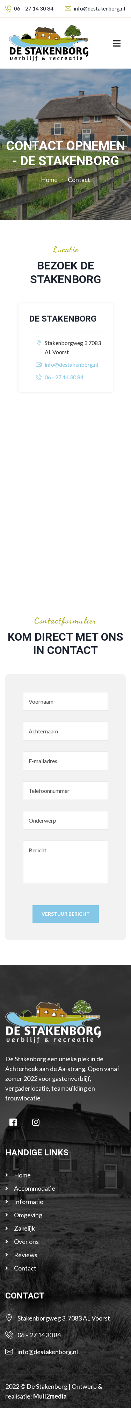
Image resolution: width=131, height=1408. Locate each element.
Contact (25, 1268)
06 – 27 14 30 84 (33, 8)
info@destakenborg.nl (99, 8)
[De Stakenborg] (48, 42)
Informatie (28, 1201)
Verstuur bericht (66, 914)
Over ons (26, 1241)
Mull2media (50, 1396)
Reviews (25, 1255)
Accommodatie (34, 1188)
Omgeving (28, 1215)
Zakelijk (24, 1228)
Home (50, 179)
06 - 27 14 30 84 (64, 377)
